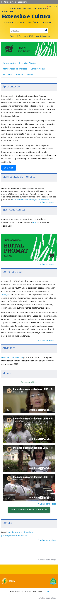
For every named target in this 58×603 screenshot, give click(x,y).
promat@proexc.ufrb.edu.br (14, 535)
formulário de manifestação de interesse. (31, 199)
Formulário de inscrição (12, 357)
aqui (34, 222)
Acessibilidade (15, 8)
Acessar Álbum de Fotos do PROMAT (29, 509)
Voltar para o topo (48, 202)
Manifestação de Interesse (15, 68)
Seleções (6, 294)
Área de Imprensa (43, 36)
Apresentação (9, 63)
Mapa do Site (43, 8)
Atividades (8, 74)
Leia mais (8, 168)
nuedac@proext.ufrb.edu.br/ (21, 532)
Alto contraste (29, 8)
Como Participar (38, 68)
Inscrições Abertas (27, 63)
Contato (13, 36)
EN (50, 6)
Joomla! (46, 591)
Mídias (30, 74)
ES (56, 6)
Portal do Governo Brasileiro (14, 2)
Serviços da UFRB (26, 36)
